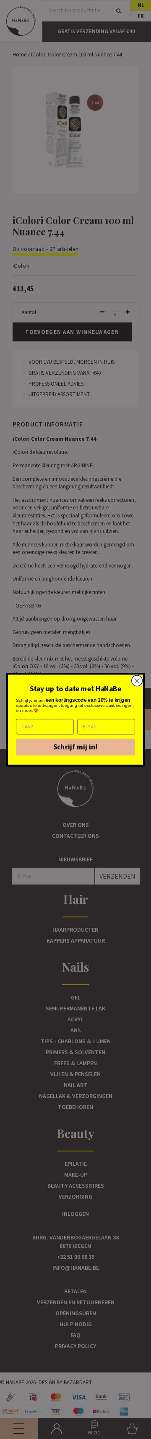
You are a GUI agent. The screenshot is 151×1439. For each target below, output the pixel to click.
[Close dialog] (137, 680)
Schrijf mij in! (75, 746)
